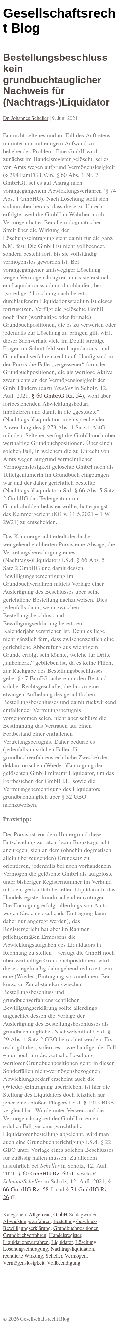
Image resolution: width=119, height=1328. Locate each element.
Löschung (85, 1241)
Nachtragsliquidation (72, 1248)
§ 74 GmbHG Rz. (87, 1189)
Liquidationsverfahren (26, 1241)
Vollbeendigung (63, 1262)
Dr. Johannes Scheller (25, 117)
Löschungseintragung (25, 1248)
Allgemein (40, 1214)
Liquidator (62, 1241)
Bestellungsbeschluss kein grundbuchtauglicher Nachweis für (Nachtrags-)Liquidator (56, 79)
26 (6, 1197)
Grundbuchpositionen (76, 1227)
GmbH (60, 1214)
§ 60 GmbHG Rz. (54, 395)
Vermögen (76, 1255)
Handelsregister (65, 1234)
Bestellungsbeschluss (75, 1221)
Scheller (54, 1255)
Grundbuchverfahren (24, 1234)
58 (46, 1189)
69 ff (68, 1173)
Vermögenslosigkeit (23, 1262)
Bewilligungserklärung (27, 1227)
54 (79, 395)
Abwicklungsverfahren (27, 1221)
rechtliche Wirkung (23, 1255)
